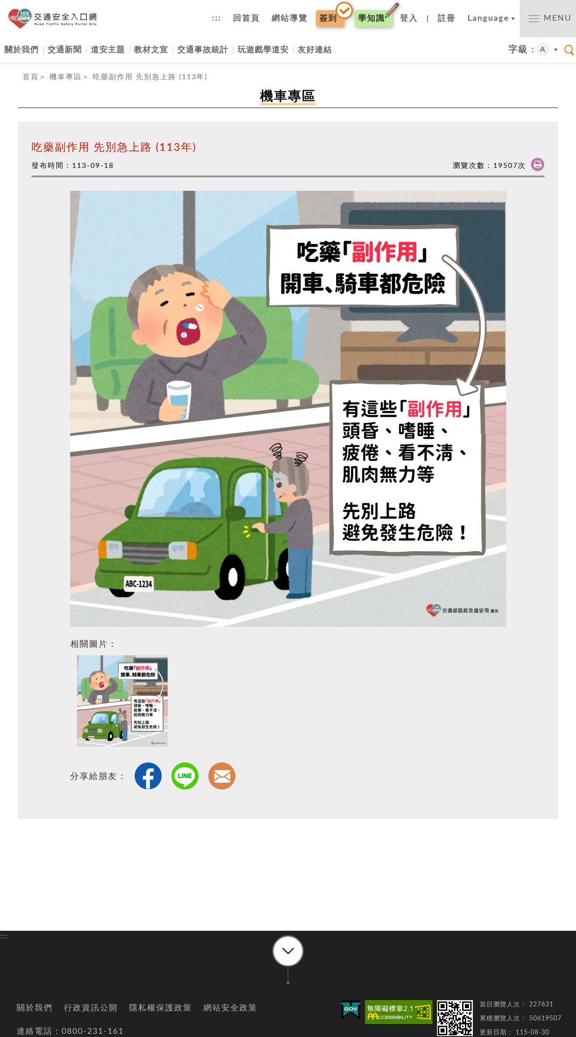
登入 (409, 18)
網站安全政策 (230, 1008)
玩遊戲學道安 (263, 50)
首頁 (30, 77)
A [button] (543, 49)
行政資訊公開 (91, 1008)
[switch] (548, 18)
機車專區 (66, 77)
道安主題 (108, 50)
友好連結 (315, 50)
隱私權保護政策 (160, 1008)
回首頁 (246, 18)
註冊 (447, 18)
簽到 (329, 18)
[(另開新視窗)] (399, 1012)
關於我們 (21, 50)
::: (216, 18)
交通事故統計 (203, 50)
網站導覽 (290, 18)
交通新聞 (65, 50)
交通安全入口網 (55, 18)
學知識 (371, 18)
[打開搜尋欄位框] (569, 50)
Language (488, 18)
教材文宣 (151, 50)
